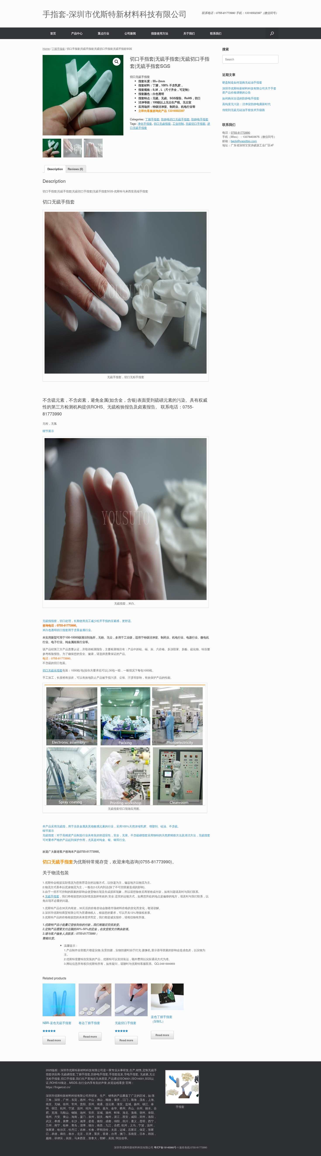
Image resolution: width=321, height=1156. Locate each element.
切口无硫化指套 (52, 670)
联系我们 (215, 33)
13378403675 (251, 137)
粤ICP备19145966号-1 (166, 1147)
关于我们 (189, 33)
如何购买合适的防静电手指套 (240, 98)
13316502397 (176, 111)
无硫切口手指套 (195, 123)
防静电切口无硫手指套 (175, 119)
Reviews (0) (75, 169)
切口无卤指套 (162, 123)
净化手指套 (145, 123)
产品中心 (77, 33)
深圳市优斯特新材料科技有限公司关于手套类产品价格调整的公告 (249, 90)
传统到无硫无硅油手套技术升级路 (243, 110)
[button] (272, 33)
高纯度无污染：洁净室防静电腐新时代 (246, 104)
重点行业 (103, 33)
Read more (54, 1040)
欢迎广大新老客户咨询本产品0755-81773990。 (72, 851)
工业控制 (178, 123)
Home (46, 48)
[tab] (55, 169)
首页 (53, 33)
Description (55, 169)
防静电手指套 (199, 119)
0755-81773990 (155, 862)
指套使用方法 (159, 33)
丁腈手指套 (58, 48)
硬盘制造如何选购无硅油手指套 (242, 82)
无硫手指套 (52, 896)
